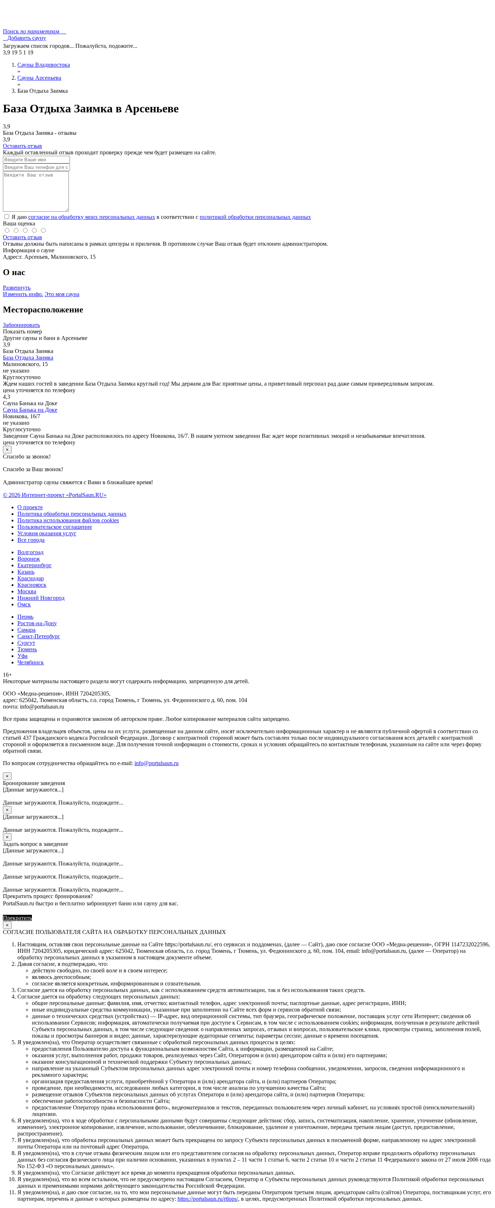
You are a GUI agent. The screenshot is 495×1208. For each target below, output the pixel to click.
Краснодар (30, 578)
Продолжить (49, 918)
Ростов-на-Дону (37, 623)
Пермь (25, 617)
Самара (26, 630)
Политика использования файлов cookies (68, 520)
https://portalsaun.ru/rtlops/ (208, 1199)
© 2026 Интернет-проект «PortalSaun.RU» (55, 495)
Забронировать (21, 325)
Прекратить (17, 918)
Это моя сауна (62, 294)
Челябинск (30, 662)
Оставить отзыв (22, 146)
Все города (31, 540)
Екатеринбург (34, 565)
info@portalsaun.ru (156, 763)
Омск (24, 604)
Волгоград (30, 552)
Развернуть (16, 288)
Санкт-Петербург (38, 636)
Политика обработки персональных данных (71, 514)
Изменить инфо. (23, 294)
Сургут (26, 643)
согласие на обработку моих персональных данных (91, 217)
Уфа (22, 656)
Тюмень (27, 649)
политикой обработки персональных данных (255, 217)
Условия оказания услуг (46, 533)
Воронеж (28, 559)
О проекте (30, 507)
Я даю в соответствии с (160, 217)
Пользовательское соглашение (54, 527)
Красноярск (31, 585)
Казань (25, 572)
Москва (26, 591)
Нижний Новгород (41, 598)
